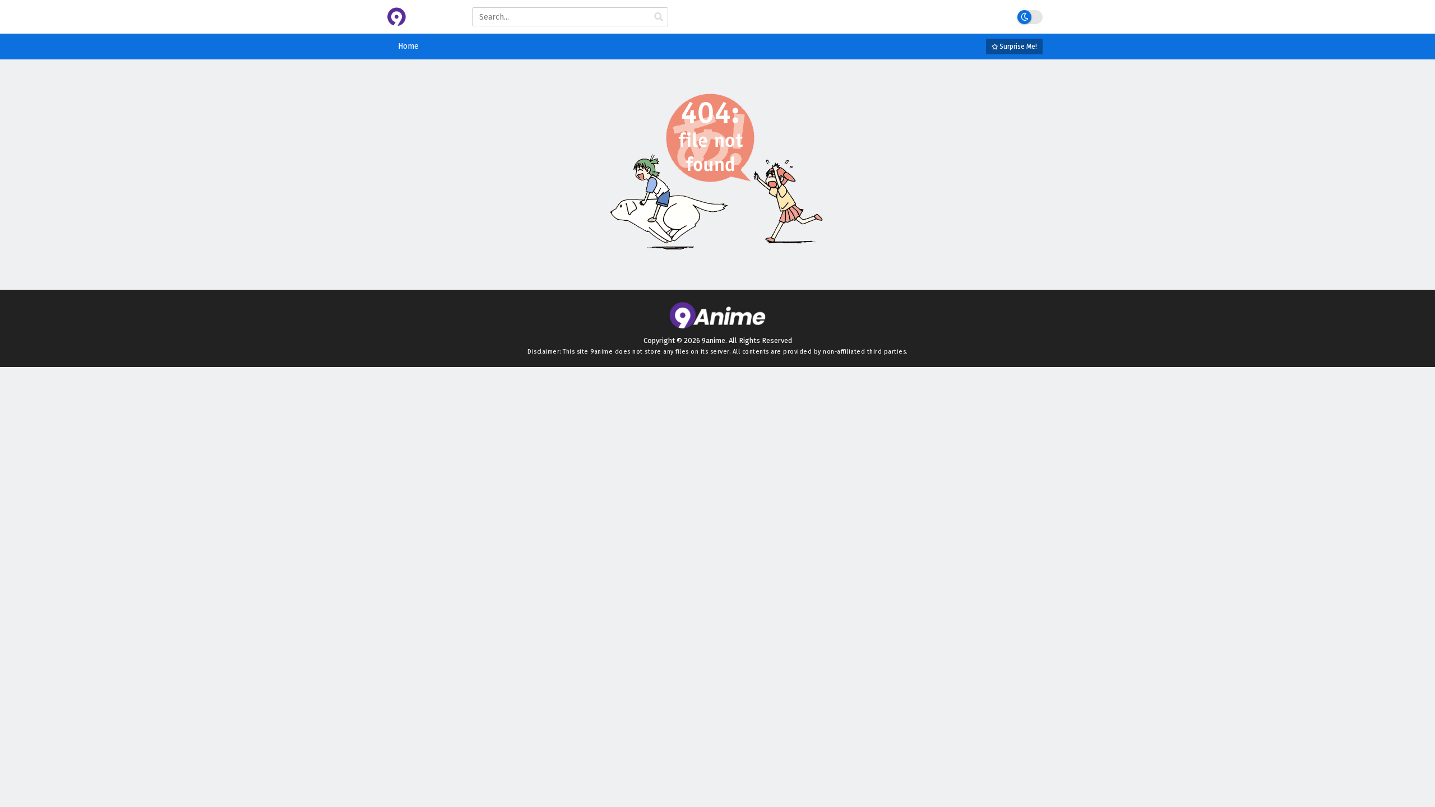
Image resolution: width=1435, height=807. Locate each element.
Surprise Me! (1017, 46)
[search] (658, 17)
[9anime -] (421, 24)
